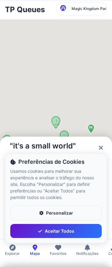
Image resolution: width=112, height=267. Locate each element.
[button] (55, 122)
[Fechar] (101, 148)
